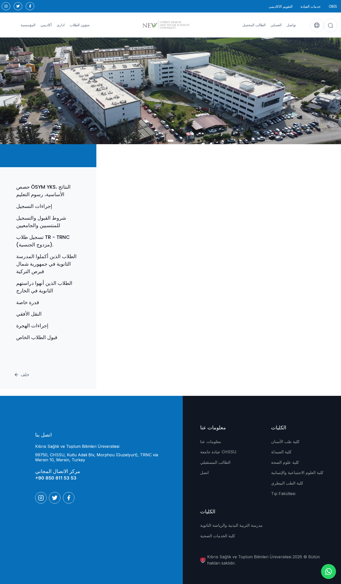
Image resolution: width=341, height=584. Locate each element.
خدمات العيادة (311, 6)
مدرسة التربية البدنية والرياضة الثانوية (231, 525)
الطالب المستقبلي (215, 462)
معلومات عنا (210, 441)
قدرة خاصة (27, 302)
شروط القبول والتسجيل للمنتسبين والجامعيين (41, 221)
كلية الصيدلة (281, 451)
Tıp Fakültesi (283, 493)
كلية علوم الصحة (285, 462)
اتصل (204, 472)
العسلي (276, 24)
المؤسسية (28, 24)
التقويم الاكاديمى (281, 6)
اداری (61, 24)
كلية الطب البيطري (287, 483)
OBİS (333, 6)
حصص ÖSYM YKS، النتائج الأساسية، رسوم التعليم (43, 190)
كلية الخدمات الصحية (217, 535)
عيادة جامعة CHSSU (218, 451)
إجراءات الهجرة (32, 325)
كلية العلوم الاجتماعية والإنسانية (297, 472)
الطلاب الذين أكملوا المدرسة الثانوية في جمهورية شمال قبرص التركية (46, 264)
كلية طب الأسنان (285, 441)
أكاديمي (46, 24)
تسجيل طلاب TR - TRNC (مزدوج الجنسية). (43, 241)
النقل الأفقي (29, 313)
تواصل (291, 24)
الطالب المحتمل (254, 24)
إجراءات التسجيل (34, 206)
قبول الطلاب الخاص (36, 337)
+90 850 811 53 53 (55, 478)
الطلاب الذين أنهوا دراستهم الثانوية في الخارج (44, 287)
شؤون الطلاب (80, 24)
